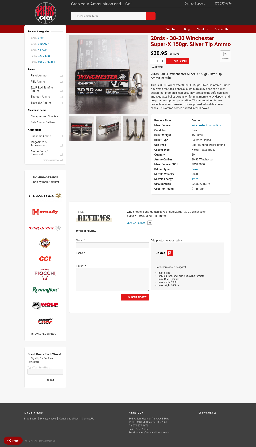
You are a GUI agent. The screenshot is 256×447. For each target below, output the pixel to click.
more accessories (51, 160)
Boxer (195, 169)
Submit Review (137, 297)
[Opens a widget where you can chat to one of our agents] (13, 441)
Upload (160, 253)
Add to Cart (180, 60)
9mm (37, 38)
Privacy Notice (48, 418)
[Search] (151, 16)
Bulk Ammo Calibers (43, 122)
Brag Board (30, 418)
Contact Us (88, 418)
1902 (195, 179)
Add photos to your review (167, 240)
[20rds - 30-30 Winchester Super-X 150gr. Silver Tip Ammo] (108, 74)
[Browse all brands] (60, 333)
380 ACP (40, 44)
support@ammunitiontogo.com (153, 432)
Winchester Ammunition (206, 125)
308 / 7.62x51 (43, 62)
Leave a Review (136, 222)
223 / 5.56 (41, 56)
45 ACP (39, 50)
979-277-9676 (140, 425)
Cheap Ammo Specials (45, 116)
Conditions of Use (68, 418)
